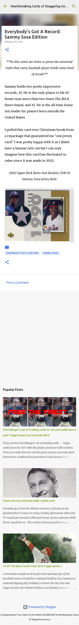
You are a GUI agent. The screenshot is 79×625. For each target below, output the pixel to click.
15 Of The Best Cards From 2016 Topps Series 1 (32, 566)
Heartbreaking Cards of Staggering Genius (41, 6)
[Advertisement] (39, 336)
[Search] (73, 6)
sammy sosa (50, 253)
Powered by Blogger (42, 607)
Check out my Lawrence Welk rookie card (29, 500)
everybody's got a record (22, 253)
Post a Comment (17, 282)
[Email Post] (7, 248)
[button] (7, 49)
